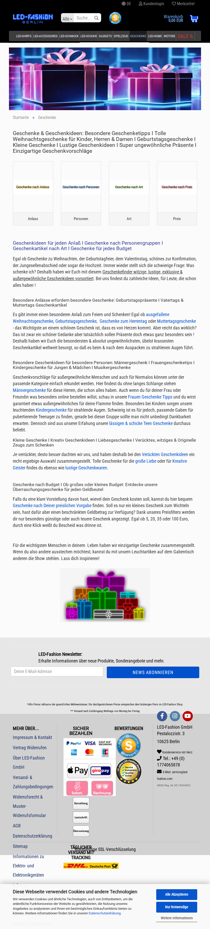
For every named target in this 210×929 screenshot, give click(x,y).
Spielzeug (121, 36)
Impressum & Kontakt (32, 737)
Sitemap (20, 846)
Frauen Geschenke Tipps (150, 397)
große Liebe (145, 461)
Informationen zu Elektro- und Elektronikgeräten (28, 866)
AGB (17, 825)
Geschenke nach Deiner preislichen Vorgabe (52, 505)
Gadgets (105, 36)
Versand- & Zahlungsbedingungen (33, 782)
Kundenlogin (153, 3)
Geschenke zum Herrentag (123, 321)
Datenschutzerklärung (105, 913)
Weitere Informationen (177, 918)
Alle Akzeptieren (176, 894)
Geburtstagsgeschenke (76, 321)
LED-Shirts (24, 36)
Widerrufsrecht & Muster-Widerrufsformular (29, 806)
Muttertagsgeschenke (176, 321)
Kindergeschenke (51, 410)
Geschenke (138, 36)
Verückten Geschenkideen (165, 454)
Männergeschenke (29, 390)
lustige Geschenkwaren (86, 467)
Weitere (169, 36)
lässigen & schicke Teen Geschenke (141, 423)
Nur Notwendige (176, 907)
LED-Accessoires (45, 36)
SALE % (185, 36)
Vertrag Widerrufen (30, 747)
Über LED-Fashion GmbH (29, 762)
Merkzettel (185, 3)
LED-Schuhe (88, 36)
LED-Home (155, 36)
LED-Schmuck (69, 36)
